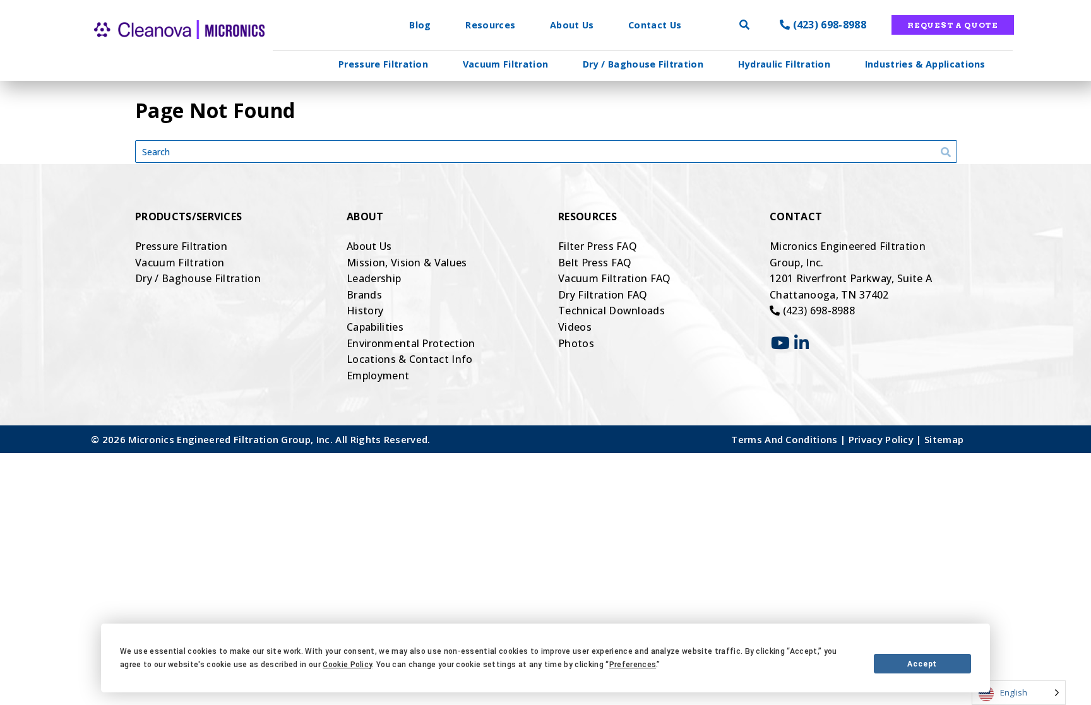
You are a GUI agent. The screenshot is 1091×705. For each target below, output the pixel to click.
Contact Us (654, 25)
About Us (572, 25)
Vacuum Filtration (505, 64)
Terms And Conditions (785, 439)
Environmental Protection (411, 343)
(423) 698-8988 (828, 25)
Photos (576, 343)
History (365, 310)
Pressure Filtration (383, 64)
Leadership (374, 278)
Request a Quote (952, 25)
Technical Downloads (611, 310)
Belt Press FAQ (594, 263)
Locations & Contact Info (410, 359)
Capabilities (375, 327)
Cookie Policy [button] (347, 664)
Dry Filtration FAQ (603, 295)
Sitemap (943, 439)
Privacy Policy (883, 439)
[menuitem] (383, 64)
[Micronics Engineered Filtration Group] (157, 50)
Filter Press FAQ (597, 246)
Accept (922, 664)
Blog (420, 25)
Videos (575, 327)
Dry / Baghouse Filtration (643, 64)
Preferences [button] (633, 664)
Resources (490, 25)
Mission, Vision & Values (407, 263)
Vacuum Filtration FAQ (614, 278)
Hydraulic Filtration (784, 64)
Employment (378, 375)
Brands (364, 295)
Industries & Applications (925, 64)
